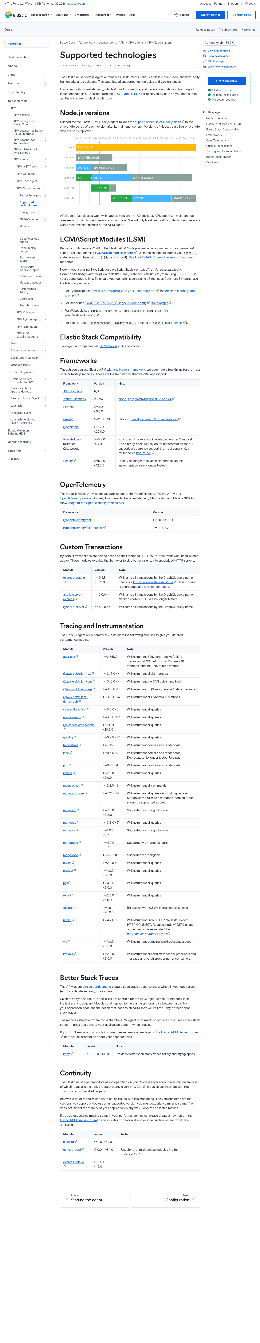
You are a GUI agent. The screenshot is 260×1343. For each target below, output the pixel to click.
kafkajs (68, 954)
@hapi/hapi (71, 427)
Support (233, 3)
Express (68, 407)
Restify (68, 461)
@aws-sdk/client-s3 (77, 673)
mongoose (70, 843)
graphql (68, 737)
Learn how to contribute (222, 66)
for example (160, 303)
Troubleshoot (228, 29)
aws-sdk (69, 657)
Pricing (120, 15)
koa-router (143, 453)
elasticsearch (72, 717)
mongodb (69, 810)
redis (66, 895)
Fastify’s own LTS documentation (154, 419)
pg (65, 883)
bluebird (68, 1142)
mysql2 (68, 871)
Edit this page (215, 61)
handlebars (70, 745)
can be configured (95, 987)
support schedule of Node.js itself (158, 122)
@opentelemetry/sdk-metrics (83, 528)
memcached (71, 785)
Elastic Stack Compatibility (100, 336)
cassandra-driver (74, 709)
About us (205, 3)
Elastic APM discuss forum (78, 1120)
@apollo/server (73, 607)
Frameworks (78, 360)
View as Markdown (219, 50)
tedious (68, 908)
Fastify (68, 419)
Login (252, 3)
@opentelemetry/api (77, 520)
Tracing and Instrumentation (102, 625)
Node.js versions (84, 112)
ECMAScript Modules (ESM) (103, 238)
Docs (131, 15)
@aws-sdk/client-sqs (77, 689)
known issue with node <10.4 (153, 582)
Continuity (76, 1072)
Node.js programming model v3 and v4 (145, 399)
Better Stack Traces (89, 977)
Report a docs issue (219, 56)
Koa (66, 439)
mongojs (69, 830)
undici (67, 920)
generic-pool (72, 1149)
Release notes (205, 29)
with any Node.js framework (126, 369)
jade (66, 753)
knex (66, 1054)
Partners (219, 3)
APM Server (108, 346)
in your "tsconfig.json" (124, 291)
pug (65, 765)
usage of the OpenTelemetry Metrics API (96, 503)
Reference (249, 29)
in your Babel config (116, 303)
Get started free (227, 81)
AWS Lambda (72, 391)
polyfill (146, 934)
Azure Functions (74, 399)
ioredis (67, 773)
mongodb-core (73, 793)
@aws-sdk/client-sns (77, 681)
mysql (67, 863)
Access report (76, 3)
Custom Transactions (91, 546)
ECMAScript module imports (114, 253)
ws (65, 941)
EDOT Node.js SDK (127, 94)
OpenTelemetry (83, 484)
